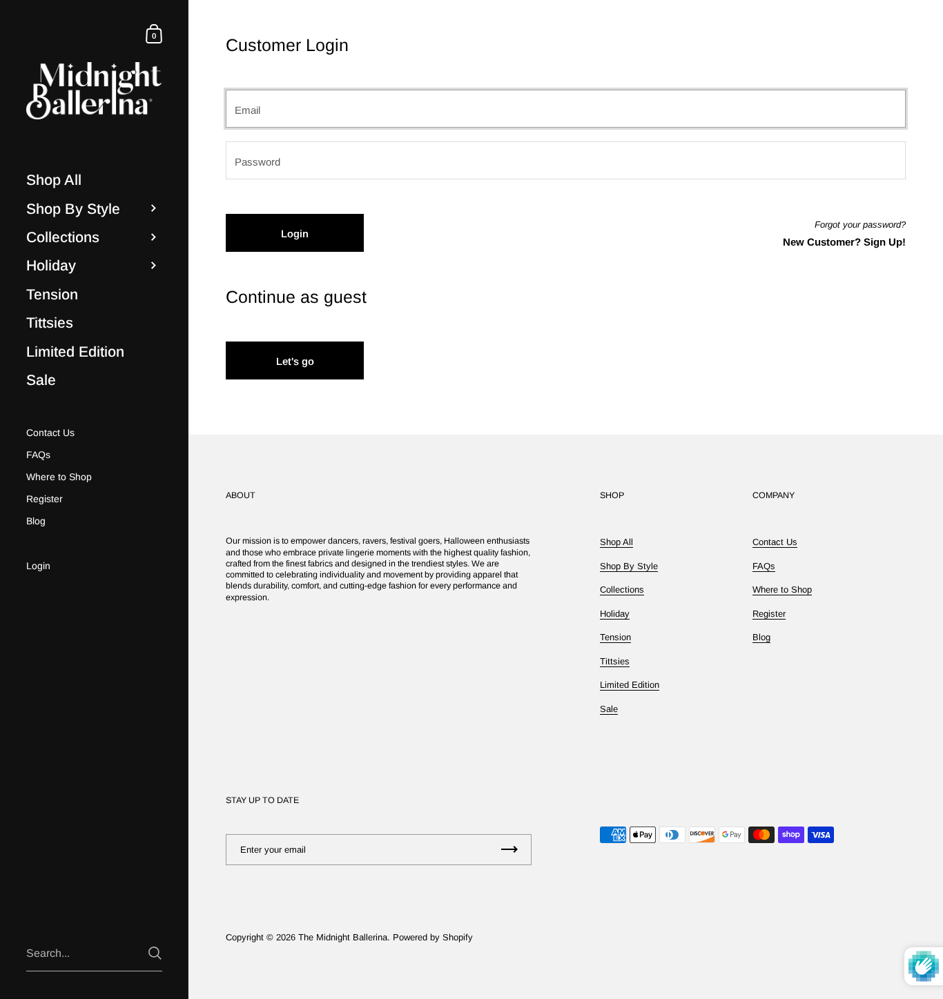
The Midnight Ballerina (342, 937)
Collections (622, 589)
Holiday (615, 614)
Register (769, 614)
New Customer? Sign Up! (844, 242)
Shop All (616, 542)
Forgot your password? (860, 224)
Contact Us (774, 542)
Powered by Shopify (433, 937)
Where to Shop (782, 589)
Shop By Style (629, 566)
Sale (609, 709)
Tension (615, 637)
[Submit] (155, 953)
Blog (761, 637)
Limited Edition (629, 685)
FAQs (763, 566)
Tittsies (615, 661)
